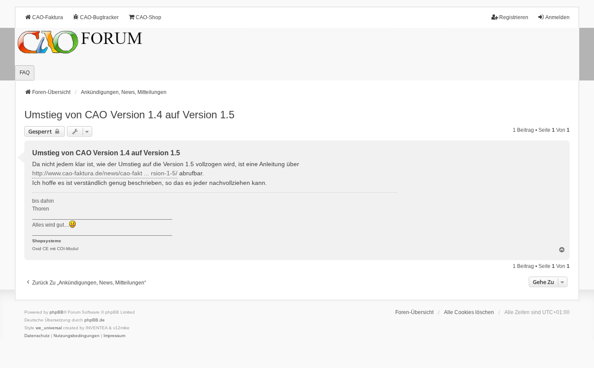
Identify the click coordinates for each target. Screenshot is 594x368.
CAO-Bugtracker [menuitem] (99, 17)
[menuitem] (37, 336)
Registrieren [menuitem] (513, 17)
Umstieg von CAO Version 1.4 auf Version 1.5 (129, 114)
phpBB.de (94, 320)
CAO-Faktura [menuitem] (47, 17)
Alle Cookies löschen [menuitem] (469, 312)
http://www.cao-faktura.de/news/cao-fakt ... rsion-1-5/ (104, 173)
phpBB (56, 312)
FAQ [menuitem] (25, 73)
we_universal (49, 327)
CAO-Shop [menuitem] (148, 17)
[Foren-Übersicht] (297, 54)
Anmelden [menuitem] (557, 17)
